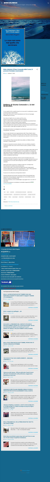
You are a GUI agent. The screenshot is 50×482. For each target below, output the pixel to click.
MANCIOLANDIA (10, 3)
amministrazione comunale (21, 192)
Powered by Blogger (26, 470)
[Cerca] (48, 3)
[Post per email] (4, 189)
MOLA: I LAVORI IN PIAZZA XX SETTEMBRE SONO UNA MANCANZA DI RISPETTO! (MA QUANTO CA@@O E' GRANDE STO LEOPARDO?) (18, 296)
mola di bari (21, 196)
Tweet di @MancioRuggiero (44, 92)
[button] (37, 70)
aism (8, 192)
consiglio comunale (31, 194)
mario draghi (14, 196)
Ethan (10, 196)
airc (4, 192)
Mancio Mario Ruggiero (44, 87)
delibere (5, 196)
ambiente (12, 192)
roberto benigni (28, 196)
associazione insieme (8, 194)
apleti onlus (30, 192)
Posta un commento (8, 205)
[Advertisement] (45, 25)
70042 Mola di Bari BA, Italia (13, 201)
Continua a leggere (33, 307)
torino (33, 196)
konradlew (27, 472)
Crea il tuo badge (43, 89)
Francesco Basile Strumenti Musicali (10, 264)
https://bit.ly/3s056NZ (7, 183)
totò (4, 199)
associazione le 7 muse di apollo (20, 194)
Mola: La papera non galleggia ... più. (12, 311)
